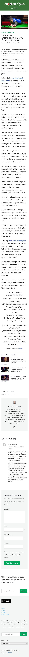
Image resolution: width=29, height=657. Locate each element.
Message (6, 509)
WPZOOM (9, 653)
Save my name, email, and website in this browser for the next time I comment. (14, 554)
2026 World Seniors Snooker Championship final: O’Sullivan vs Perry (18, 369)
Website (6, 543)
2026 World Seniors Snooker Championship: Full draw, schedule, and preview (18, 378)
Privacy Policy (5, 614)
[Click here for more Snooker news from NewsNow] (6, 601)
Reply (10, 448)
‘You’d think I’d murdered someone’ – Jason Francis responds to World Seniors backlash (18, 360)
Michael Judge (10, 391)
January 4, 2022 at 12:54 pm (16, 447)
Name (5, 526)
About (3, 610)
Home (3, 608)
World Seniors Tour (7, 32)
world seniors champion (17, 241)
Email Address (8, 534)
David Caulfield (6, 42)
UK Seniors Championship (8, 395)
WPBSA (20, 348)
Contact (3, 612)
